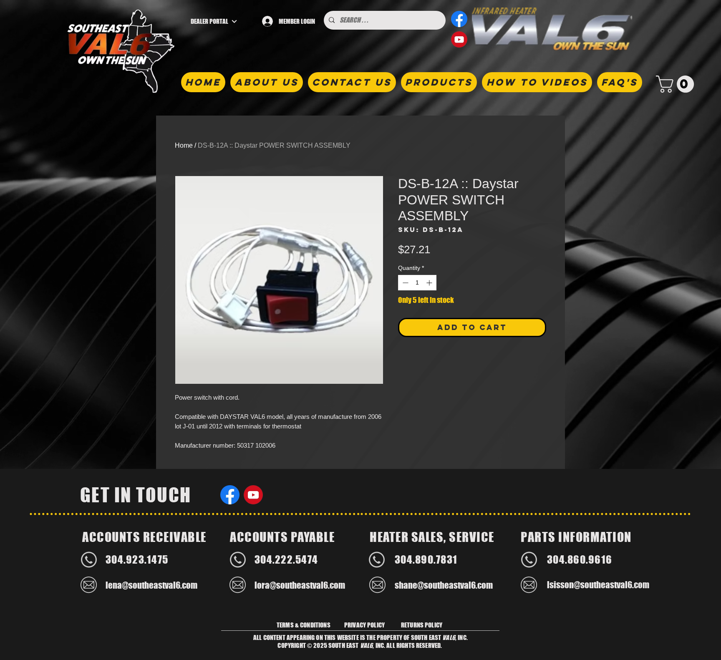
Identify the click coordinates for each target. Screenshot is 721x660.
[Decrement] (404, 282)
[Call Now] (89, 559)
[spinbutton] (417, 282)
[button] (677, 84)
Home (184, 145)
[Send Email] (89, 585)
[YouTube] (459, 39)
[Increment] (430, 282)
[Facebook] (459, 19)
